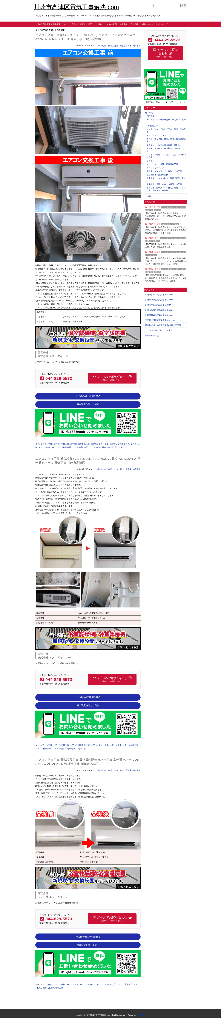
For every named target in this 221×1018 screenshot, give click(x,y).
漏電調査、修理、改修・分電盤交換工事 (164, 184)
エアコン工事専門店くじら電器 (158, 330)
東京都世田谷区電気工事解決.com (160, 320)
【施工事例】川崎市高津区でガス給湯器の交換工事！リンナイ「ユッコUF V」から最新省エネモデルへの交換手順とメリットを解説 (166, 261)
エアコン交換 (46, 444)
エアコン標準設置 (63, 447)
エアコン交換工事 (61, 444)
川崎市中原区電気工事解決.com (159, 300)
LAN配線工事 (152, 126)
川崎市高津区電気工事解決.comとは (53, 24)
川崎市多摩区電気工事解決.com (159, 294)
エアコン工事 (115, 745)
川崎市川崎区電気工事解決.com (159, 315)
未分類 (148, 196)
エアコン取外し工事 (100, 444)
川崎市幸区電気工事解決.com (158, 305)
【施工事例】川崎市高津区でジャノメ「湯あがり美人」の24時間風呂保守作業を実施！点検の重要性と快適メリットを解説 (165, 230)
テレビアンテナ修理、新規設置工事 (162, 164)
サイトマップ (162, 24)
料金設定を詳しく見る (88, 404)
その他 (149, 161)
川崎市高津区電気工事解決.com (76, 7)
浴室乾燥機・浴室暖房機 (157, 175)
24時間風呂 (152, 116)
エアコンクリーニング (156, 135)
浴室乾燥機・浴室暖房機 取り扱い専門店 (163, 325)
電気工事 (119, 447)
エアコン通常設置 (80, 447)
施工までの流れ (95, 24)
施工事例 (123, 24)
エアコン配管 (95, 447)
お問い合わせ (147, 24)
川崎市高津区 (108, 447)
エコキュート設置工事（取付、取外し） (164, 145)
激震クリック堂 (152, 335)
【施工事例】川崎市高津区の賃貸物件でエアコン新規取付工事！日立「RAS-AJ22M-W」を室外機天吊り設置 (165, 216)
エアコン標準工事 (46, 447)
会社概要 (134, 24)
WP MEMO (140, 1015)
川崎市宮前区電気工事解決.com (159, 310)
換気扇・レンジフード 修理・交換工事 (164, 171)
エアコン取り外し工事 (80, 444)
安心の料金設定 (78, 24)
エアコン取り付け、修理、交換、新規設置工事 (111, 45)
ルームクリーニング (155, 168)
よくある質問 (111, 24)
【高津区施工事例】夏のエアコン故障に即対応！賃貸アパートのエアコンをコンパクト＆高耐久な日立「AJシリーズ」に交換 (165, 278)
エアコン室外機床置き (119, 444)
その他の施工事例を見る (88, 396)
